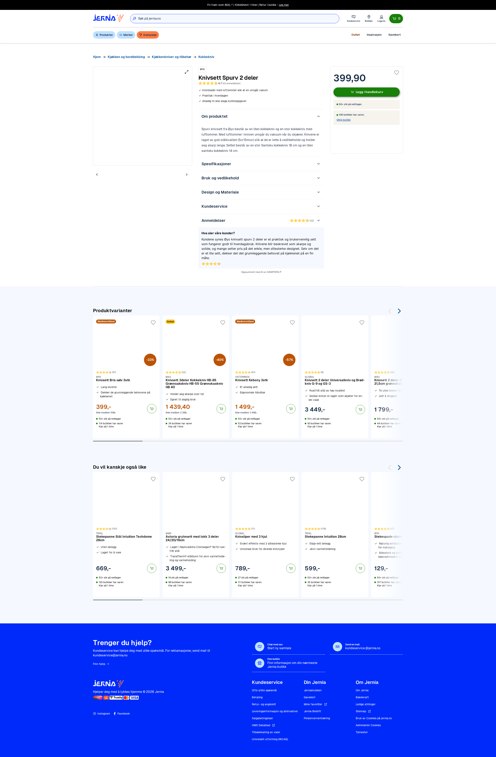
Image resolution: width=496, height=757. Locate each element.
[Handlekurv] (396, 18)
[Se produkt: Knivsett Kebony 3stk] (265, 377)
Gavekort (394, 34)
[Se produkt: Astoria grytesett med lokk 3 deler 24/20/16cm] (196, 534)
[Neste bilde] (187, 174)
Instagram (103, 713)
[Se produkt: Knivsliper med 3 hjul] (265, 534)
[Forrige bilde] (97, 174)
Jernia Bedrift (312, 711)
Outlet (355, 34)
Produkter (106, 34)
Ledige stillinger (365, 704)
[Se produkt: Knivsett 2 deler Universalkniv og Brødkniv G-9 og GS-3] (335, 377)
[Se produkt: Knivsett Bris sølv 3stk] (126, 377)
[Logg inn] (381, 18)
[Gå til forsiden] (108, 18)
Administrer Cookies (368, 725)
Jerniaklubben (313, 690)
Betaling (257, 697)
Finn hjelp (99, 663)
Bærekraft (362, 697)
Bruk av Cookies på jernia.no (374, 718)
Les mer (284, 4)
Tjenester (362, 732)
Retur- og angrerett (264, 704)
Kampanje (150, 34)
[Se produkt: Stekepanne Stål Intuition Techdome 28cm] (126, 534)
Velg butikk (344, 119)
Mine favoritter (313, 704)
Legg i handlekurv (369, 92)
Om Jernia (362, 690)
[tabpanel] (142, 116)
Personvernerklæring (317, 718)
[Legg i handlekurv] (151, 408)
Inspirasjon (374, 34)
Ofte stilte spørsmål (264, 690)
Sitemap (361, 711)
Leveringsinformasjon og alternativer (275, 711)
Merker (128, 34)
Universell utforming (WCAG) (270, 739)
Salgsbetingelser (262, 718)
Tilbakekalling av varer (266, 732)
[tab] (108, 175)
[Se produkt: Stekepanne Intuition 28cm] (335, 534)
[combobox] (238, 18)
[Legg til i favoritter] (396, 72)
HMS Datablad (261, 725)
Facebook (123, 713)
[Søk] (134, 18)
